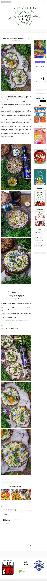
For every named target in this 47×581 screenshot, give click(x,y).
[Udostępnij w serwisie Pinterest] (30, 480)
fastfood (36, 240)
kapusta (41, 237)
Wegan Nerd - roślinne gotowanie (12, 579)
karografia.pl (43, 579)
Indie (36, 245)
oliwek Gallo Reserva (19, 295)
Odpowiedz (6, 514)
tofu (36, 232)
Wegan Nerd (9, 519)
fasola (39, 232)
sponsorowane (5, 483)
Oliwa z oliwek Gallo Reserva (20, 114)
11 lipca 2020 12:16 (13, 509)
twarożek (19, 483)
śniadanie (13, 483)
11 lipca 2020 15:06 (18, 519)
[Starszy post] (30, 545)
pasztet (41, 240)
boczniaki (40, 245)
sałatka (36, 237)
